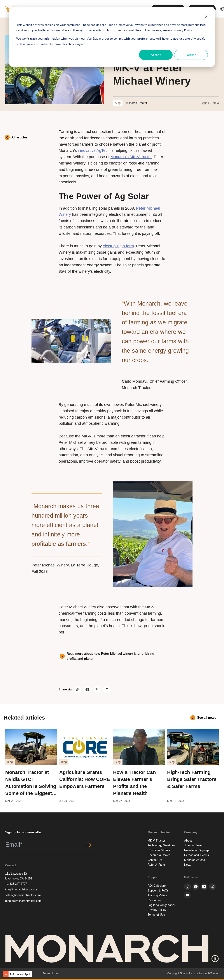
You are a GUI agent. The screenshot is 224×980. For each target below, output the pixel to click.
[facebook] (195, 886)
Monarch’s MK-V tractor (131, 157)
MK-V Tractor (156, 840)
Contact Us (155, 859)
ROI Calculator (157, 885)
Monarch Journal (195, 859)
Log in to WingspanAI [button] (161, 905)
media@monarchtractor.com (23, 900)
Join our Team (193, 845)
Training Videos (158, 895)
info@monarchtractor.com (21, 889)
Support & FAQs (158, 890)
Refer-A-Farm (156, 864)
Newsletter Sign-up (196, 850)
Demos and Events (196, 855)
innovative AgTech (94, 150)
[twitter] (212, 886)
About (188, 840)
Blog (118, 102)
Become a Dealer (159, 855)
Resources (154, 900)
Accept (156, 55)
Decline (191, 55)
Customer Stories (159, 850)
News (187, 864)
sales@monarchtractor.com (23, 895)
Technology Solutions (161, 845)
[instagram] (187, 886)
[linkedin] (204, 886)
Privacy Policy (182, 30)
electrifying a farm (118, 246)
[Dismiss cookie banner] (206, 16)
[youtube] (187, 895)
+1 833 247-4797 (16, 883)
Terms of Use (156, 914)
